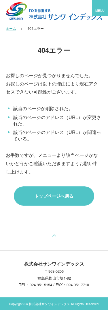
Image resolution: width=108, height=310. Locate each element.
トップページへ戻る (54, 196)
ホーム (11, 28)
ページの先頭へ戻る (54, 236)
